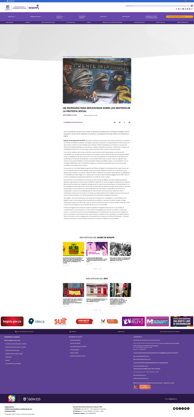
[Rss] (188, 408)
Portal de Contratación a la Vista (77, 356)
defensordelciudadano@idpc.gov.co (142, 359)
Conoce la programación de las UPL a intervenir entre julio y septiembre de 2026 (96, 300)
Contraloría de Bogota (75, 340)
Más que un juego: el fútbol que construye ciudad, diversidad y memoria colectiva (120, 259)
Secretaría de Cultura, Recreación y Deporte (16, 343)
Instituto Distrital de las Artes (12, 350)
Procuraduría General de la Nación (78, 346)
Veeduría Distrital (74, 352)
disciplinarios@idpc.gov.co (139, 375)
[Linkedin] (189, 9)
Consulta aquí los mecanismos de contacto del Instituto (146, 340)
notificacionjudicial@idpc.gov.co (141, 378)
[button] (114, 122)
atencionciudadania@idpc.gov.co (141, 356)
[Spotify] (187, 9)
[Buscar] (192, 6)
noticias (95, 115)
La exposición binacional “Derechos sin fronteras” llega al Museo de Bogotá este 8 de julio (96, 260)
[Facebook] (178, 9)
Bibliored (7, 360)
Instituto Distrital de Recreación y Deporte (15, 347)
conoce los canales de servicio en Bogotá (169, 343)
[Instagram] (176, 9)
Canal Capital (8, 357)
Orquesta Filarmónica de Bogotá (13, 363)
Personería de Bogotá (75, 343)
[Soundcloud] (185, 9)
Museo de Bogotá (71, 56)
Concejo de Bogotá (74, 349)
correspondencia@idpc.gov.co (140, 366)
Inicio (64, 56)
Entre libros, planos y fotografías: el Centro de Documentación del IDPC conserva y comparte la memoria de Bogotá (118, 301)
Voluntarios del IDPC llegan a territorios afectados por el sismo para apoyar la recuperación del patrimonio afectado (72, 301)
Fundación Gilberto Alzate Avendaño (14, 353)
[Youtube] (183, 9)
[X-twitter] (181, 9)
